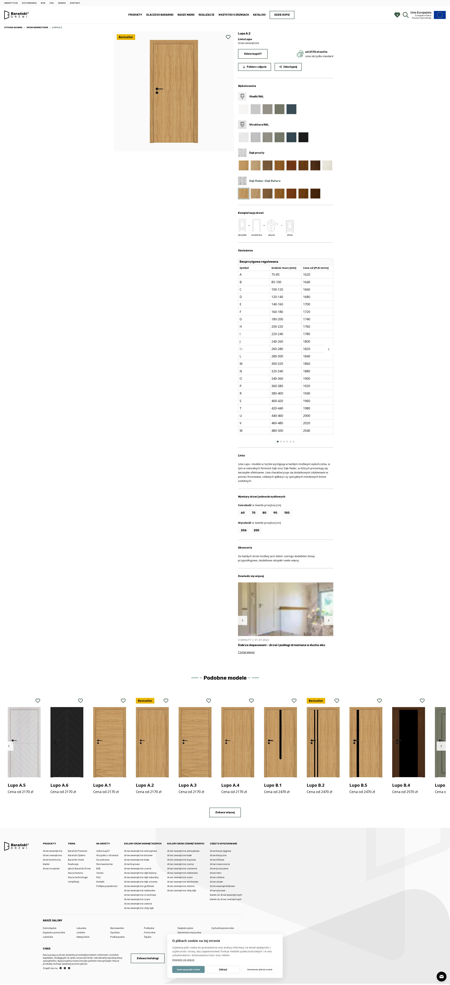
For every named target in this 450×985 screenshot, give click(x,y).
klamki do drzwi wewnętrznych (226, 894)
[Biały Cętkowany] (327, 165)
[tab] (278, 441)
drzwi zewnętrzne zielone (181, 886)
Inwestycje (11, 3)
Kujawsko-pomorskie (54, 932)
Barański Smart (76, 859)
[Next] (328, 349)
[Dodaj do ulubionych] (228, 37)
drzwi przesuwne (219, 868)
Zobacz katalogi (148, 958)
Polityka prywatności (106, 886)
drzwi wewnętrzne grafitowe (139, 886)
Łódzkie (81, 932)
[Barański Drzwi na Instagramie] (65, 968)
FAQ (52, 3)
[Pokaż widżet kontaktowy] (441, 976)
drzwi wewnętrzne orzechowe (140, 894)
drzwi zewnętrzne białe (179, 855)
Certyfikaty (73, 881)
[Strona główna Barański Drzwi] (16, 15)
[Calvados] (291, 165)
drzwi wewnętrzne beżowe (138, 855)
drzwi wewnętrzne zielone (138, 903)
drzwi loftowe (217, 859)
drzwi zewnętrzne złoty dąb (181, 890)
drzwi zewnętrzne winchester (182, 881)
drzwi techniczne (52, 859)
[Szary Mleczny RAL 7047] (255, 109)
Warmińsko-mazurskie (189, 932)
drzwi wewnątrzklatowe (222, 886)
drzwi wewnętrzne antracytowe (140, 850)
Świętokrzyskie (185, 928)
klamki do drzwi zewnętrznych (226, 899)
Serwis (62, 3)
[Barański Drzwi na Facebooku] (61, 968)
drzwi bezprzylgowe (220, 850)
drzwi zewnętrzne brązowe (181, 859)
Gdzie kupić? (253, 53)
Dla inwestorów (104, 864)
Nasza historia (75, 872)
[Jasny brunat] (303, 193)
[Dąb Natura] (243, 165)
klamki (46, 864)
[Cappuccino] (255, 165)
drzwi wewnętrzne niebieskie (139, 890)
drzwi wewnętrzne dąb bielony (140, 872)
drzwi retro (215, 872)
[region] (285, 349)
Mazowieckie (117, 928)
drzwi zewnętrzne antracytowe (183, 850)
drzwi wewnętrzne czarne (137, 868)
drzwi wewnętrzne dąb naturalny (141, 877)
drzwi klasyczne (218, 855)
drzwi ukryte (216, 881)
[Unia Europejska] (428, 15)
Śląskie (147, 936)
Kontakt (75, 3)
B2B (43, 3)
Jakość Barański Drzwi (79, 868)
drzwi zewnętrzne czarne (180, 864)
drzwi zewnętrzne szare (180, 877)
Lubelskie (48, 936)
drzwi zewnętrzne (52, 855)
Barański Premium (77, 850)
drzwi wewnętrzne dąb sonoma (140, 881)
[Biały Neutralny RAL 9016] (243, 109)
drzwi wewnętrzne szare (137, 899)
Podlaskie (149, 928)
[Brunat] (315, 165)
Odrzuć (223, 969)
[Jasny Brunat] (303, 165)
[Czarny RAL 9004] (303, 137)
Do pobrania (29, 3)
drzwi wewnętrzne (52, 850)
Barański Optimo (76, 855)
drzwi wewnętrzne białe (136, 859)
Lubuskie (81, 928)
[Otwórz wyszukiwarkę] (405, 14)
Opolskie (115, 932)
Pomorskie (149, 932)
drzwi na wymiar (51, 868)
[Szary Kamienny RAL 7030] (267, 109)
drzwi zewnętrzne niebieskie (182, 872)
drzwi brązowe (132, 864)
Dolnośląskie (49, 928)
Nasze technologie (78, 877)
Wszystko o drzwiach (234, 14)
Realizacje (206, 14)
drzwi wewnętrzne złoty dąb (139, 908)
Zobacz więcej (225, 812)
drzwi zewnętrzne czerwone (182, 868)
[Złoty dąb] (279, 165)
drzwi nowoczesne (220, 864)
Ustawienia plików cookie (260, 969)
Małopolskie (83, 936)
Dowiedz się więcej (183, 959)
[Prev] (242, 349)
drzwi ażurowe (217, 890)
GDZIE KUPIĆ (282, 14)
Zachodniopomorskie (222, 928)
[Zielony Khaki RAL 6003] (279, 109)
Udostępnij (290, 66)
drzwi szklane (217, 877)
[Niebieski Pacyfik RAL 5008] (291, 109)
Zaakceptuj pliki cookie (188, 969)
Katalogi (259, 14)
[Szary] (267, 165)
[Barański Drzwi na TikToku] (69, 968)
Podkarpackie (117, 936)
